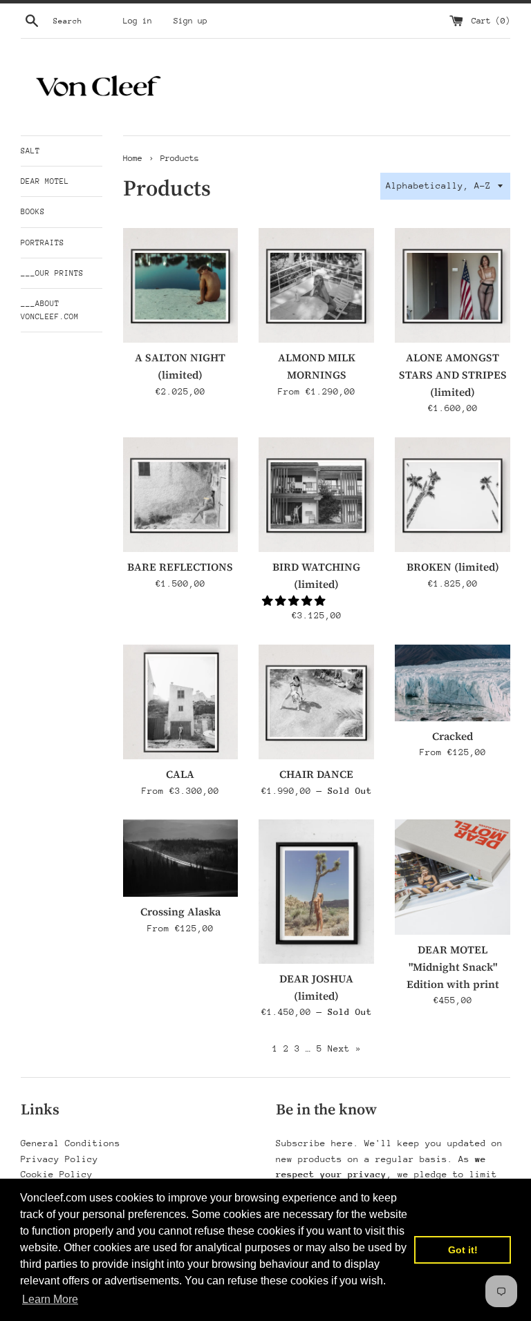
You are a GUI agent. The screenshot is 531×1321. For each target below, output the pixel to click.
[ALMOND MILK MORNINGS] (316, 285)
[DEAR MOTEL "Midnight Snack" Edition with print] (452, 877)
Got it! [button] (463, 1249)
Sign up (190, 21)
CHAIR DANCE (316, 774)
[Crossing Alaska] (181, 857)
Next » (344, 1048)
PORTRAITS (42, 242)
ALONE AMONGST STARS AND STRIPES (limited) (453, 374)
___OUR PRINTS (52, 273)
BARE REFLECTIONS (180, 567)
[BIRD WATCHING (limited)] (316, 495)
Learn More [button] (50, 1299)
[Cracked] (452, 683)
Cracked (452, 736)
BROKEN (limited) (453, 567)
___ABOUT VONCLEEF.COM (50, 310)
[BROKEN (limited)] (452, 495)
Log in (137, 21)
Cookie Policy (57, 1174)
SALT (30, 150)
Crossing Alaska (180, 911)
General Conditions (70, 1143)
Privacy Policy (59, 1159)
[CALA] (181, 702)
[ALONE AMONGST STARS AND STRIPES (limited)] (452, 285)
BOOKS (33, 211)
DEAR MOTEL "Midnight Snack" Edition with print (453, 966)
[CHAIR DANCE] (316, 702)
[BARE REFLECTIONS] (181, 495)
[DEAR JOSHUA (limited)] (316, 891)
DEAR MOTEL (45, 181)
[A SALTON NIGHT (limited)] (181, 285)
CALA (180, 774)
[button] (295, 600)
